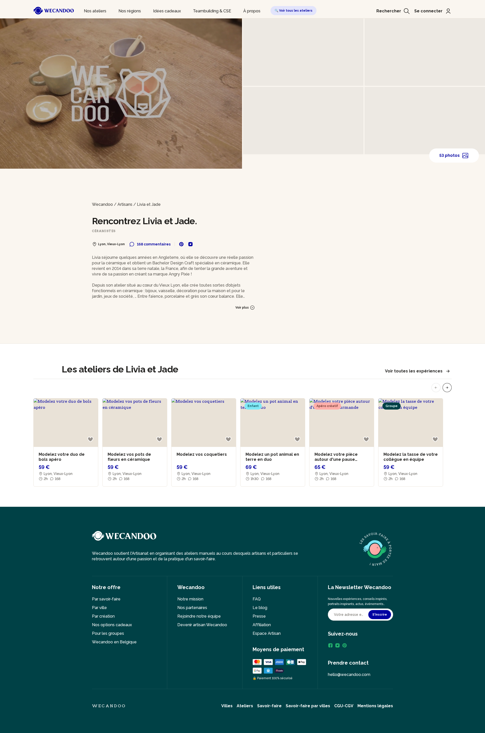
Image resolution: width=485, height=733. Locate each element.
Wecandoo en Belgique (114, 642)
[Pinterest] (344, 645)
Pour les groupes (108, 633)
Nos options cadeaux (112, 624)
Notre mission (190, 599)
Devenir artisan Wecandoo (202, 624)
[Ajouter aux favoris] (90, 439)
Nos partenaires (192, 607)
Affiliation (262, 624)
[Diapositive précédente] (436, 387)
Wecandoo (102, 204)
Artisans (124, 204)
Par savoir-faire (106, 599)
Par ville (99, 607)
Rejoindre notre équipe (199, 616)
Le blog (260, 607)
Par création (103, 616)
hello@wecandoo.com (349, 674)
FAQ (257, 599)
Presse (259, 616)
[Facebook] (330, 645)
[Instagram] (337, 645)
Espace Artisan (267, 633)
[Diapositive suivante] (447, 387)
